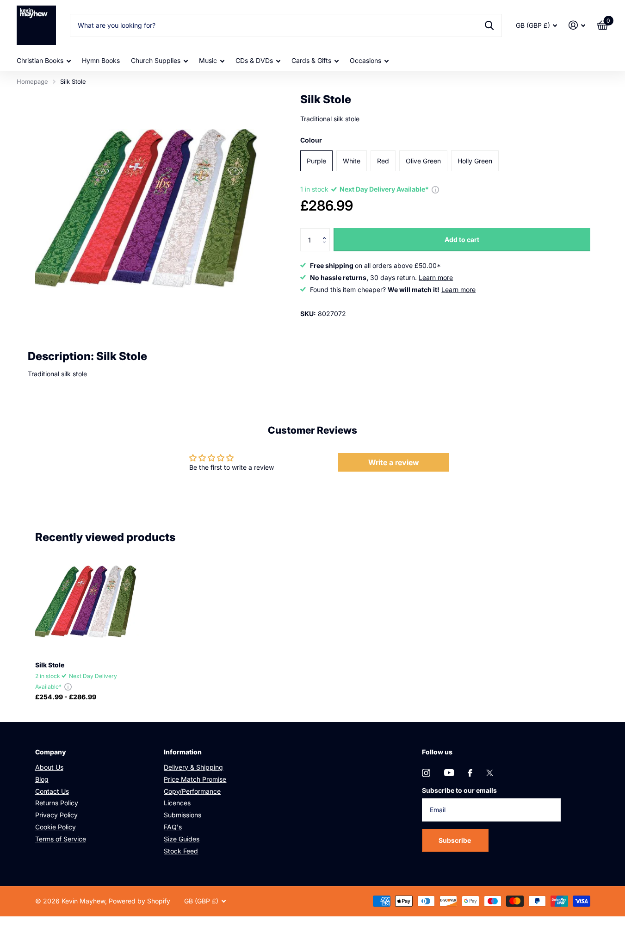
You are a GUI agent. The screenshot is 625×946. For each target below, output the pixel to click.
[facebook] (470, 773)
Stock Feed (181, 851)
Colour (311, 140)
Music (208, 60)
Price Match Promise (195, 779)
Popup (435, 189)
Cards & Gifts (311, 60)
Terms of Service (60, 839)
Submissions (182, 815)
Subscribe (455, 840)
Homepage (32, 81)
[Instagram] (426, 773)
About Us (49, 767)
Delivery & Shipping (193, 767)
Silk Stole (49, 665)
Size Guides (181, 839)
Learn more (436, 277)
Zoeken (489, 25)
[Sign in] (577, 25)
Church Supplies (155, 60)
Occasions (365, 60)
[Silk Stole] (87, 601)
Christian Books (40, 60)
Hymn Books (101, 60)
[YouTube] (449, 772)
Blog (42, 779)
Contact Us (52, 791)
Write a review (393, 462)
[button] (326, 232)
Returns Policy (56, 803)
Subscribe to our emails (459, 790)
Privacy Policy (56, 815)
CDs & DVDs (254, 60)
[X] (489, 773)
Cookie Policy (55, 827)
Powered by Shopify (139, 901)
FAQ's (173, 827)
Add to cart (462, 239)
